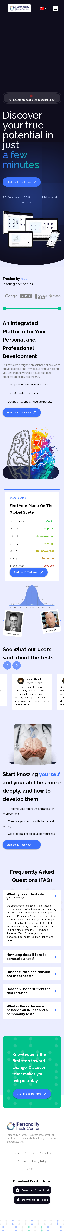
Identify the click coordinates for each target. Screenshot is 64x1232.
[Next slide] (16, 665)
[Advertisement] (32, 57)
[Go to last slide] (7, 665)
